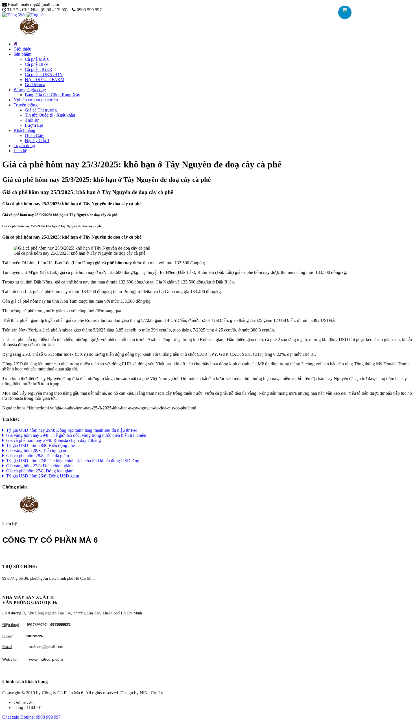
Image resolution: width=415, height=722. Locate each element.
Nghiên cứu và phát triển (36, 99)
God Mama (35, 84)
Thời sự (32, 120)
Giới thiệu (22, 49)
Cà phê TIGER (38, 69)
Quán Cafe (34, 135)
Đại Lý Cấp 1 (37, 140)
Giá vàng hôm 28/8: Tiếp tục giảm (35, 450)
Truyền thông (26, 104)
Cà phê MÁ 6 (37, 59)
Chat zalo (11, 717)
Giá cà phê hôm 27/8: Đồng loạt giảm (38, 470)
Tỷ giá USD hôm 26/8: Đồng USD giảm (41, 476)
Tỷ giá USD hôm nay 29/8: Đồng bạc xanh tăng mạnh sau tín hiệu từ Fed (70, 430)
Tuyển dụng (24, 145)
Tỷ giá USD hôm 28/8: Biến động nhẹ (39, 445)
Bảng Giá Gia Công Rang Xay (52, 94)
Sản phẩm (22, 54)
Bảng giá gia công (30, 89)
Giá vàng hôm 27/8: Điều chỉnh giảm (38, 465)
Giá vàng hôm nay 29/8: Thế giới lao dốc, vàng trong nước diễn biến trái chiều (75, 435)
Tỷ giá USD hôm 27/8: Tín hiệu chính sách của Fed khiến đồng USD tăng (71, 460)
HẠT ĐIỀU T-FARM (44, 79)
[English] (36, 14)
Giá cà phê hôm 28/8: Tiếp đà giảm (36, 455)
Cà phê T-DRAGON (44, 74)
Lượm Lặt (34, 125)
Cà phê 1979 (36, 64)
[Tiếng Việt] (13, 14)
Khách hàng (24, 130)
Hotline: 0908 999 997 (40, 717)
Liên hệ (20, 150)
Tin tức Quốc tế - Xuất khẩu (50, 115)
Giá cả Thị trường (41, 110)
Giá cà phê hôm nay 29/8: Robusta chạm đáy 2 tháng (52, 440)
